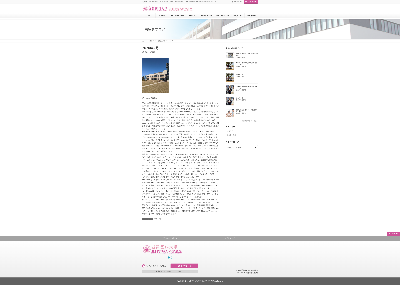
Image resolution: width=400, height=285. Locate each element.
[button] (393, 234)
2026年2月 (239, 98)
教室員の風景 (157, 219)
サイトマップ (230, 238)
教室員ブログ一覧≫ (249, 121)
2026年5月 (239, 74)
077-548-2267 (156, 265)
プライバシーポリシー (170, 238)
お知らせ (230, 131)
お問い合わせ (252, 1)
